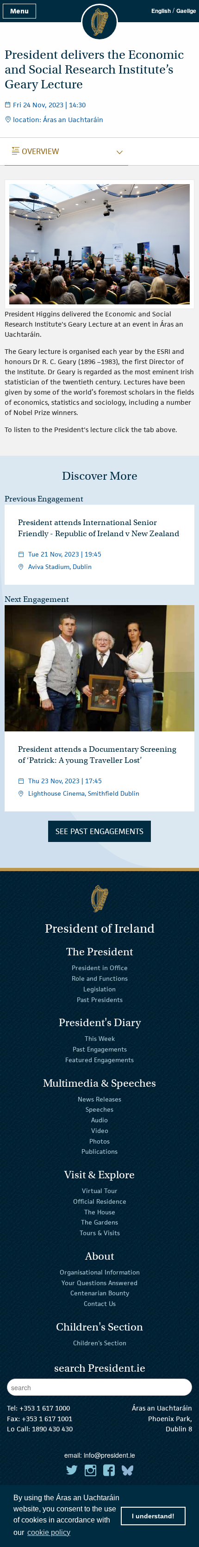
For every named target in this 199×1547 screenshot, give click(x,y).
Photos (99, 1141)
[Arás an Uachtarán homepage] (99, 898)
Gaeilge (186, 10)
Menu (19, 10)
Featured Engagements (99, 1060)
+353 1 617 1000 (44, 1408)
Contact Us (100, 1303)
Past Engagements (100, 1049)
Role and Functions (100, 978)
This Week (100, 1038)
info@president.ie (109, 1455)
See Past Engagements (99, 831)
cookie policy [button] (48, 1532)
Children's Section (99, 1343)
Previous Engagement (44, 499)
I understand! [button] (153, 1516)
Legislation (99, 989)
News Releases (99, 1099)
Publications (99, 1151)
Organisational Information (100, 1272)
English (161, 10)
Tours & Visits (100, 1233)
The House (99, 1211)
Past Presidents (100, 1000)
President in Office (100, 968)
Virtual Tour (100, 1191)
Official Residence (99, 1201)
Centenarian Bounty (99, 1293)
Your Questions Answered (99, 1282)
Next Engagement (37, 599)
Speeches (99, 1109)
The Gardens (99, 1222)
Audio (99, 1120)
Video (99, 1130)
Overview (35, 151)
